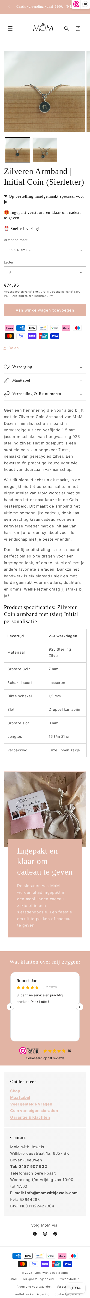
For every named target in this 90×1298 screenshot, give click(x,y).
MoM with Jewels (47, 1272)
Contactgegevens (67, 1294)
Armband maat (16, 240)
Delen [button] (14, 348)
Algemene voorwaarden (34, 1286)
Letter (9, 262)
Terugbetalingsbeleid (38, 1279)
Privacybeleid (69, 1279)
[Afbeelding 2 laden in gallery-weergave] (45, 150)
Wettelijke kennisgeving (32, 1294)
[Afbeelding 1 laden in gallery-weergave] (17, 150)
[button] (10, 28)
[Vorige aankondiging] (9, 7)
